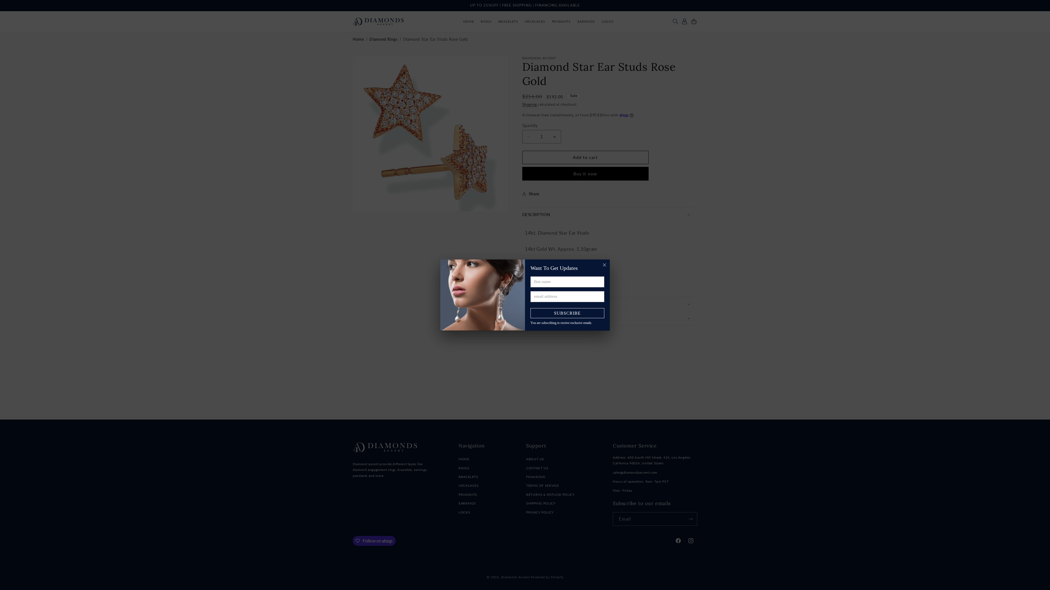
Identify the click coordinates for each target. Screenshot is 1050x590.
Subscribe (567, 313)
